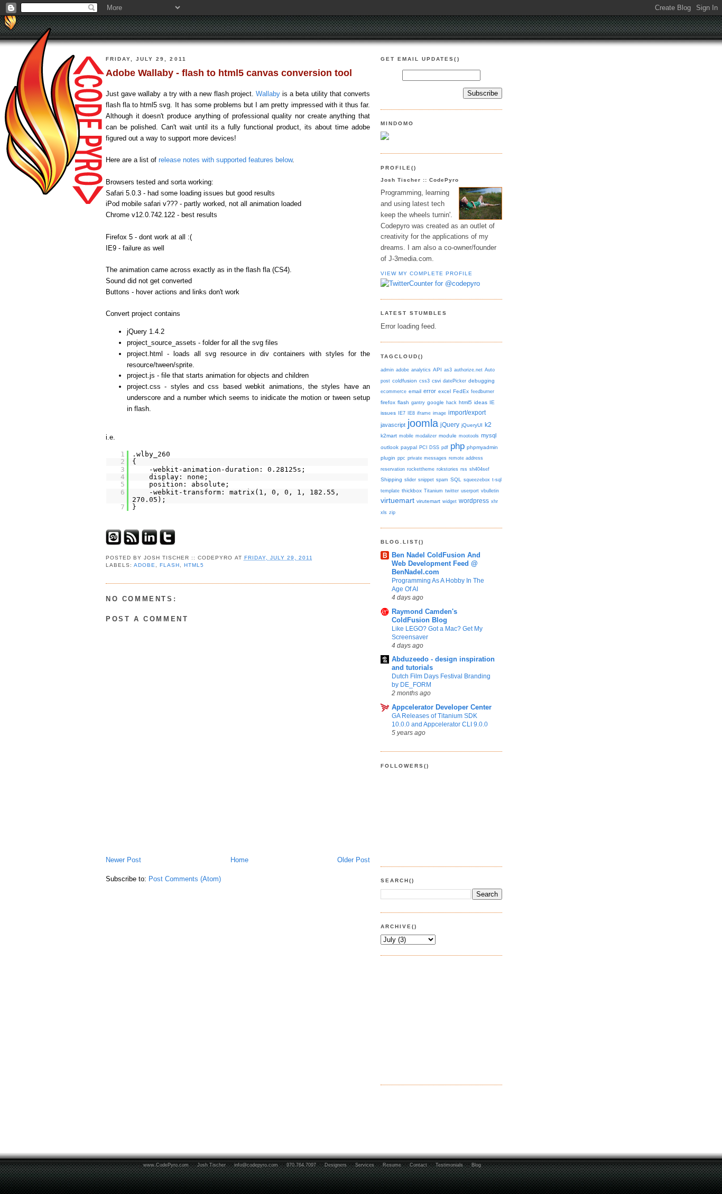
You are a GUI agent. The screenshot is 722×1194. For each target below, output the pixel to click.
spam (442, 479)
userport (470, 490)
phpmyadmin (482, 447)
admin (387, 369)
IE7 (401, 413)
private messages (427, 458)
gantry (418, 402)
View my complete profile (427, 273)
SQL (455, 479)
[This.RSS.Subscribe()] (132, 543)
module (448, 436)
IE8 (411, 413)
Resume (392, 1165)
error (429, 391)
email (415, 391)
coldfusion (404, 381)
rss (463, 469)
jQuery (449, 425)
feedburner (482, 391)
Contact (418, 1165)
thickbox (412, 490)
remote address (466, 458)
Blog (476, 1165)
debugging (481, 381)
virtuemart (397, 501)
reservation (393, 469)
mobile (406, 436)
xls (384, 512)
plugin (388, 458)
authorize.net (468, 369)
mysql (488, 435)
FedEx (461, 391)
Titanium (433, 490)
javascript (393, 425)
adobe (144, 565)
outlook (390, 447)
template (390, 490)
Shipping (391, 479)
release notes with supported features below (225, 160)
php (457, 446)
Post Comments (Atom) (185, 879)
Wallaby (268, 94)
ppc (401, 458)
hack (451, 402)
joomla (423, 423)
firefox (388, 402)
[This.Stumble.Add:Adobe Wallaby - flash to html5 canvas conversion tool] (114, 543)
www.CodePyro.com (166, 1165)
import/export (467, 412)
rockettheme (420, 469)
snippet (426, 479)
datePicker (454, 381)
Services (364, 1165)
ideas (480, 402)
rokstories (447, 469)
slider (410, 479)
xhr (494, 501)
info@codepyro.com (256, 1165)
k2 (488, 425)
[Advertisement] (433, 1018)
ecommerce (393, 391)
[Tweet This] (167, 543)
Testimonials (449, 1165)
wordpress (474, 501)
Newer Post (123, 860)
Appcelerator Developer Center (442, 707)
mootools (469, 436)
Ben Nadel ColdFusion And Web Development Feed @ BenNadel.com (436, 563)
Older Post (353, 860)
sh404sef (479, 469)
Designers (336, 1165)
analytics (421, 369)
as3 (448, 369)
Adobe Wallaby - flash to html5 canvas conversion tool (229, 73)
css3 (424, 381)
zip (392, 512)
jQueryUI (472, 425)
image (439, 413)
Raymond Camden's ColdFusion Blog (424, 616)
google (435, 402)
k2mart (389, 436)
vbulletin (490, 490)
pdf (444, 447)
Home (239, 860)
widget (449, 501)
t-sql (497, 479)
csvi (436, 381)
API (437, 369)
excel (444, 391)
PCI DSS (429, 447)
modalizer (426, 436)
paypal (409, 447)
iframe (424, 413)
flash (170, 565)
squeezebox (477, 479)
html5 (194, 565)
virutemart (428, 501)
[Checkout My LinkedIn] (150, 543)
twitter (452, 490)
